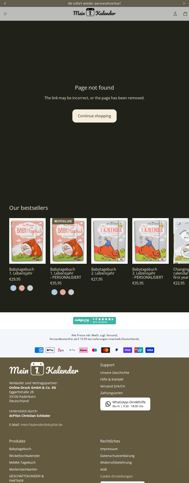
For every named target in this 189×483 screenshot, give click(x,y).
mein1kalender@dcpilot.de (41, 424)
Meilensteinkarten (23, 469)
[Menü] (5, 14)
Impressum (109, 449)
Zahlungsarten (111, 393)
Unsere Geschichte (114, 372)
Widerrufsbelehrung (116, 462)
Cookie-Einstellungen (116, 476)
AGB (103, 469)
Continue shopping (94, 115)
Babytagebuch (20, 449)
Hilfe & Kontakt (111, 379)
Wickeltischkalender (24, 456)
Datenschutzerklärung (117, 456)
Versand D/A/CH (112, 386)
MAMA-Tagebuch (22, 462)
